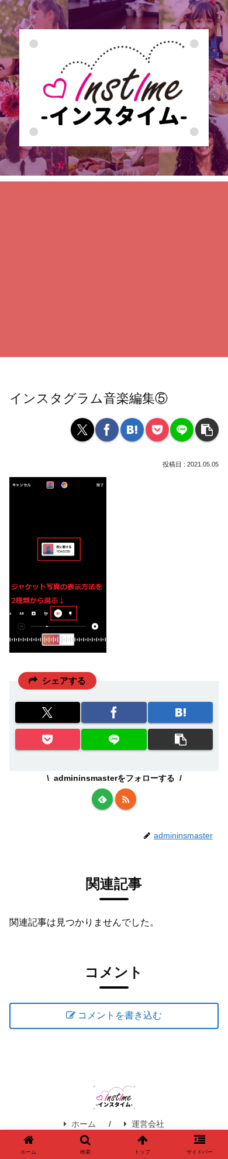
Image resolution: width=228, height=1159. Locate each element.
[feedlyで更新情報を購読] (102, 799)
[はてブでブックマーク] (132, 429)
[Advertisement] (114, 269)
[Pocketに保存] (157, 429)
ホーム (83, 1124)
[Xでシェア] (82, 429)
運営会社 (148, 1124)
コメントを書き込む (120, 1015)
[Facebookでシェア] (107, 429)
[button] (207, 429)
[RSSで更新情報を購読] (125, 799)
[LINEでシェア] (182, 429)
